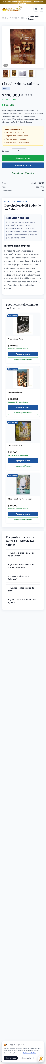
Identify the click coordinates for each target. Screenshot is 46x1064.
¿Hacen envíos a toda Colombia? (18, 577)
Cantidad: (5, 151)
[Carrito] (35, 9)
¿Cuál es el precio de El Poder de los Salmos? (22, 554)
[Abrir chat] (41, 1059)
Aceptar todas (11, 1058)
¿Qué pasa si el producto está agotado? (22, 601)
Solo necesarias (26, 1058)
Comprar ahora (23, 158)
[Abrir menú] (41, 9)
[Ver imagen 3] (22, 73)
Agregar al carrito (23, 165)
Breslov (6, 88)
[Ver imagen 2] (14, 73)
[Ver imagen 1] (6, 73)
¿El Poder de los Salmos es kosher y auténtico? (21, 566)
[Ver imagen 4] (31, 73)
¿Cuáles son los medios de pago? (21, 589)
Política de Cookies (29, 1053)
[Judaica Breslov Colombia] (12, 9)
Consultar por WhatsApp (23, 173)
